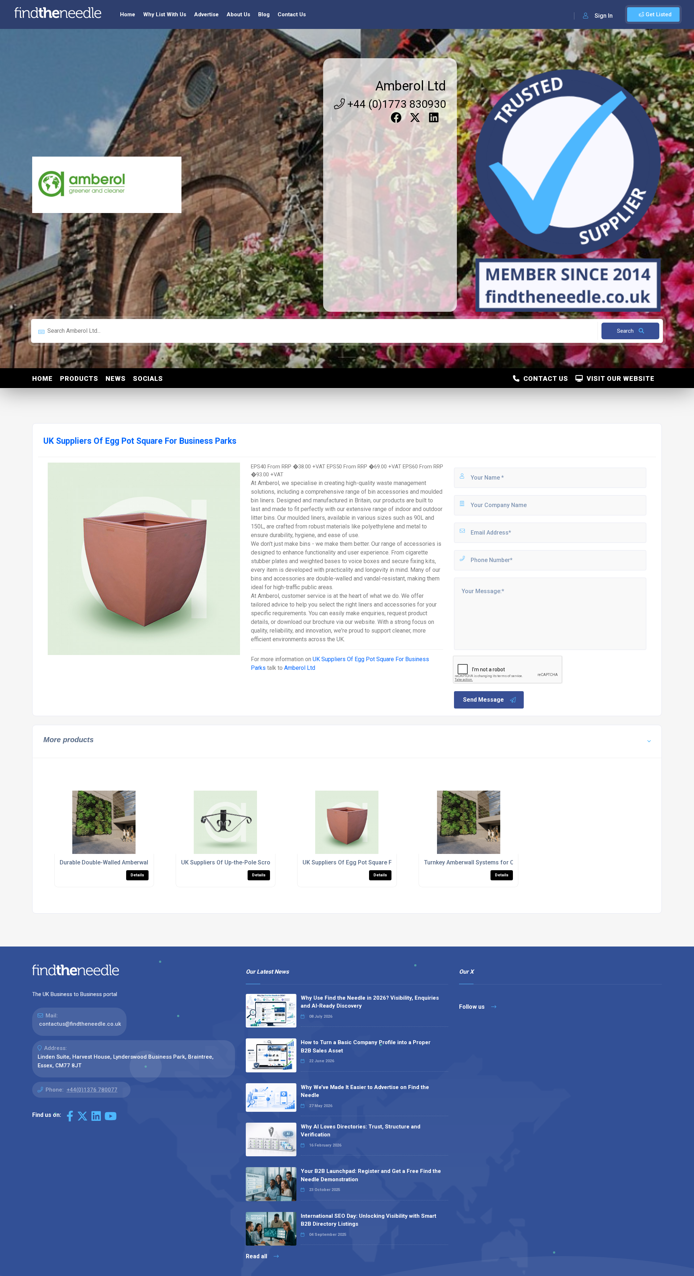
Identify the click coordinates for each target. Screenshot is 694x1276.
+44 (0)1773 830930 (395, 104)
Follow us (472, 1006)
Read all (257, 1256)
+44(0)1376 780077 (92, 1089)
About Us (238, 14)
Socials (148, 378)
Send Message (483, 699)
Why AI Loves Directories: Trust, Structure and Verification (360, 1130)
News (116, 378)
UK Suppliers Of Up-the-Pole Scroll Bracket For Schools (255, 862)
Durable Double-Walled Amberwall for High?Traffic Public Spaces (146, 862)
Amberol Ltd (410, 86)
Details (137, 875)
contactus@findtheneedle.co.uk (80, 1024)
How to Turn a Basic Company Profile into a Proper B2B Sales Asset (365, 1046)
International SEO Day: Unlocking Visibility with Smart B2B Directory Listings (368, 1220)
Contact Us (292, 14)
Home (127, 14)
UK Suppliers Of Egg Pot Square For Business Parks (371, 862)
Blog (264, 14)
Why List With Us (164, 14)
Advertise (206, 14)
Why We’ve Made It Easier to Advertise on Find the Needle (365, 1091)
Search (626, 331)
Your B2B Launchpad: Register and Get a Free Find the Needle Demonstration (371, 1175)
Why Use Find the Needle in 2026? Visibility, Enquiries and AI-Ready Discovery (370, 1002)
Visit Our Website (619, 378)
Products (79, 378)
